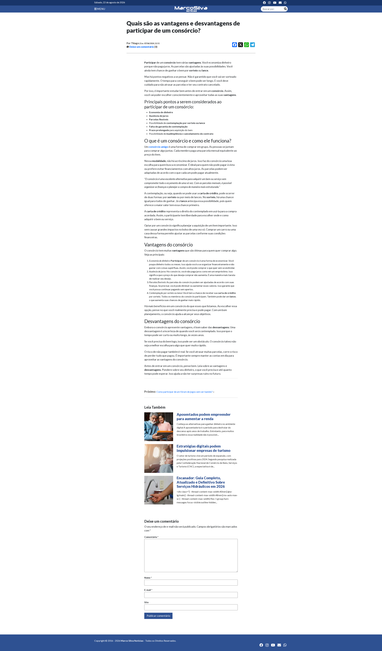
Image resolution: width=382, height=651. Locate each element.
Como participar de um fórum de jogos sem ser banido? (185, 391)
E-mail (148, 590)
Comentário (151, 537)
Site (146, 602)
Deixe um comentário (141, 46)
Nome (148, 577)
